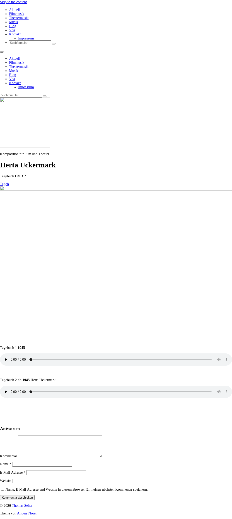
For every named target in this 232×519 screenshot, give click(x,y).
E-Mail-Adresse (12, 472)
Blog (12, 26)
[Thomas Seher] (25, 146)
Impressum (26, 38)
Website (5, 481)
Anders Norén (27, 513)
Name (5, 464)
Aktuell (14, 10)
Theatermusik (19, 18)
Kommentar (8, 456)
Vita (12, 30)
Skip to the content (13, 2)
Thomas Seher (22, 505)
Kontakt (15, 34)
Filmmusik (16, 14)
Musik (13, 22)
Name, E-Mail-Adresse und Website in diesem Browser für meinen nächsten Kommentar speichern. (76, 489)
